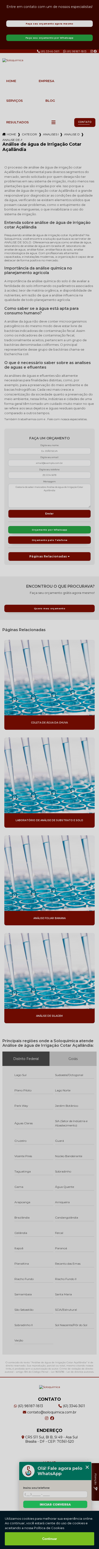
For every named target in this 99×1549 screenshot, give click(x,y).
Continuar (49, 1539)
